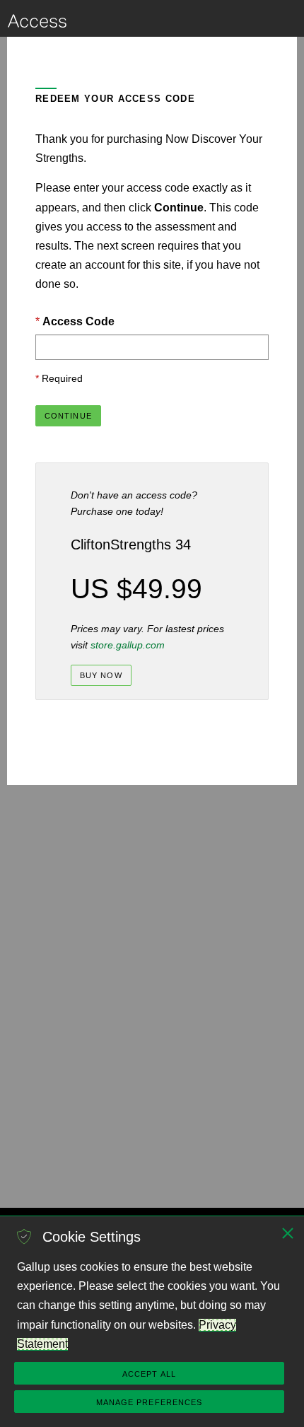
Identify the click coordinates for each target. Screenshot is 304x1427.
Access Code (78, 321)
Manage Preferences (149, 1402)
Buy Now (101, 675)
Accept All (149, 1374)
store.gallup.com (127, 645)
